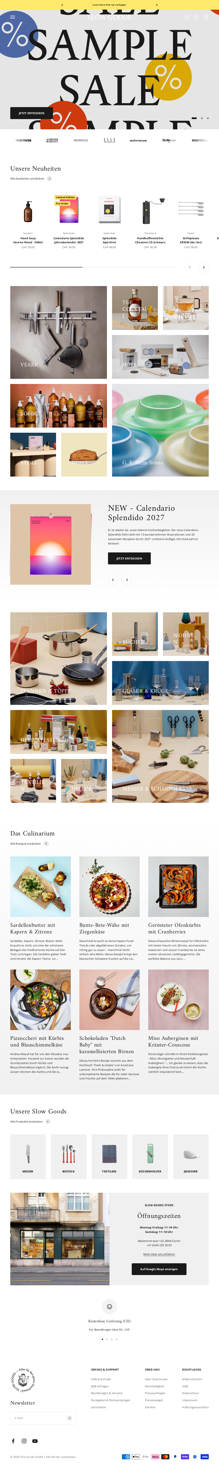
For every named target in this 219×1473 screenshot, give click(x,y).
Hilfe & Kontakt (101, 1379)
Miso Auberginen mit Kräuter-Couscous (173, 1042)
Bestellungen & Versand (107, 1393)
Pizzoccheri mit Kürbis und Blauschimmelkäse (37, 1042)
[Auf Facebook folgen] (13, 1441)
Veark (191, 233)
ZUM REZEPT (28, 113)
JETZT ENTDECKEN (129, 558)
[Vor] (157, 5)
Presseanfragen (155, 1393)
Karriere (150, 1407)
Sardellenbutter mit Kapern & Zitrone (32, 929)
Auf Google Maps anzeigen (159, 1269)
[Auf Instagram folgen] (24, 1441)
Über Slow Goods (156, 1379)
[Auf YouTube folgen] (35, 1441)
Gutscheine (98, 1407)
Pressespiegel (154, 1400)
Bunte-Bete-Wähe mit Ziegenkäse (104, 929)
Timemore (150, 233)
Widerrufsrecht (192, 1379)
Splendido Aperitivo (109, 240)
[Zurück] (62, 5)
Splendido (69, 233)
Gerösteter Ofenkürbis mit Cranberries (174, 929)
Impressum (189, 1400)
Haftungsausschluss (195, 1407)
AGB (185, 1386)
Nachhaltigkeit (154, 1386)
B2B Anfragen (100, 1386)
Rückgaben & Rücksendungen (110, 1400)
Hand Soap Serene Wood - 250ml (28, 240)
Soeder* (28, 233)
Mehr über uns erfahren (159, 1254)
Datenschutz (190, 1393)
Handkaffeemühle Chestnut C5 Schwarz (150, 240)
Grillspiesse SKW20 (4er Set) (191, 240)
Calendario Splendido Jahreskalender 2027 (68, 240)
